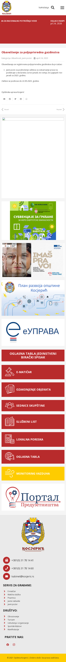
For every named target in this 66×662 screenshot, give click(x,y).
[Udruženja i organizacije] (5, 623)
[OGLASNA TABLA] (10, 456)
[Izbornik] (62, 8)
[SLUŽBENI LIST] (10, 422)
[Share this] (10, 99)
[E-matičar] (5, 591)
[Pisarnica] (5, 598)
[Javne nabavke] (5, 601)
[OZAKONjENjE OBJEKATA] (10, 390)
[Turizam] (5, 619)
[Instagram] (14, 645)
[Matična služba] (5, 594)
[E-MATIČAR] (10, 372)
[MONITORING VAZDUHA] (10, 473)
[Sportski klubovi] (5, 626)
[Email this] (4, 99)
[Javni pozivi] (5, 604)
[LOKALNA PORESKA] (10, 439)
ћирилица (44, 7)
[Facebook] (8, 645)
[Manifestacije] (5, 629)
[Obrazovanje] (5, 616)
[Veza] (6, 8)
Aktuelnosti (16, 58)
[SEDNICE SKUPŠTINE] (10, 405)
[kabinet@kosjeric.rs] (7, 576)
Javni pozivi (27, 58)
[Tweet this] (15, 99)
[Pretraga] (52, 7)
